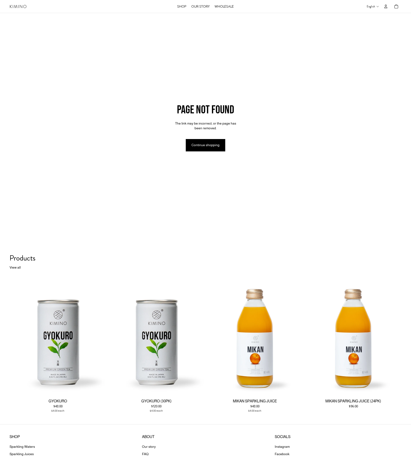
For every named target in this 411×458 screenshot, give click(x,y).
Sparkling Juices (22, 454)
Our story (149, 446)
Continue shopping (205, 145)
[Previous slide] (213, 337)
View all (15, 267)
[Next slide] (296, 337)
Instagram (282, 446)
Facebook (282, 454)
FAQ (145, 454)
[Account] (386, 6)
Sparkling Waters (22, 446)
